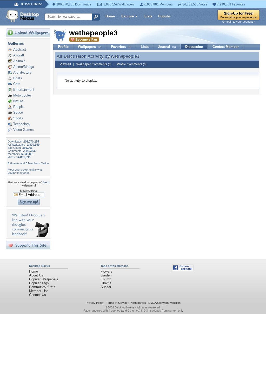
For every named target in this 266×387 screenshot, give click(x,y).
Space (18, 112)
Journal (167, 47)
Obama (106, 283)
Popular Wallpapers (43, 279)
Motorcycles (22, 95)
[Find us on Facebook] (183, 270)
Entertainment (23, 90)
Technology (21, 124)
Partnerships (138, 302)
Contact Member (225, 47)
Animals (19, 61)
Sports (18, 118)
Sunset (106, 287)
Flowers (106, 271)
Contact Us (37, 295)
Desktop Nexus (125, 307)
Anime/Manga (23, 67)
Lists (148, 16)
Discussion (194, 47)
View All (65, 64)
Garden (106, 275)
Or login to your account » (238, 21)
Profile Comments (132, 64)
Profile (63, 47)
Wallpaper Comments (93, 64)
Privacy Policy (95, 302)
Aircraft (18, 55)
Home (110, 16)
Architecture (22, 72)
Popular (164, 16)
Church (106, 279)
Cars (16, 84)
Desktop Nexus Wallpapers (22, 16)
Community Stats (42, 287)
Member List (38, 291)
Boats (17, 78)
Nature (18, 101)
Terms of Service (117, 302)
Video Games (23, 130)
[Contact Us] (29, 236)
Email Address (29, 190)
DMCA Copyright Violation (164, 302)
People (18, 107)
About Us (36, 275)
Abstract (19, 49)
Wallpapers (90, 47)
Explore (127, 16)
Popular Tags (39, 283)
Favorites (121, 47)
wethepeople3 (125, 56)
